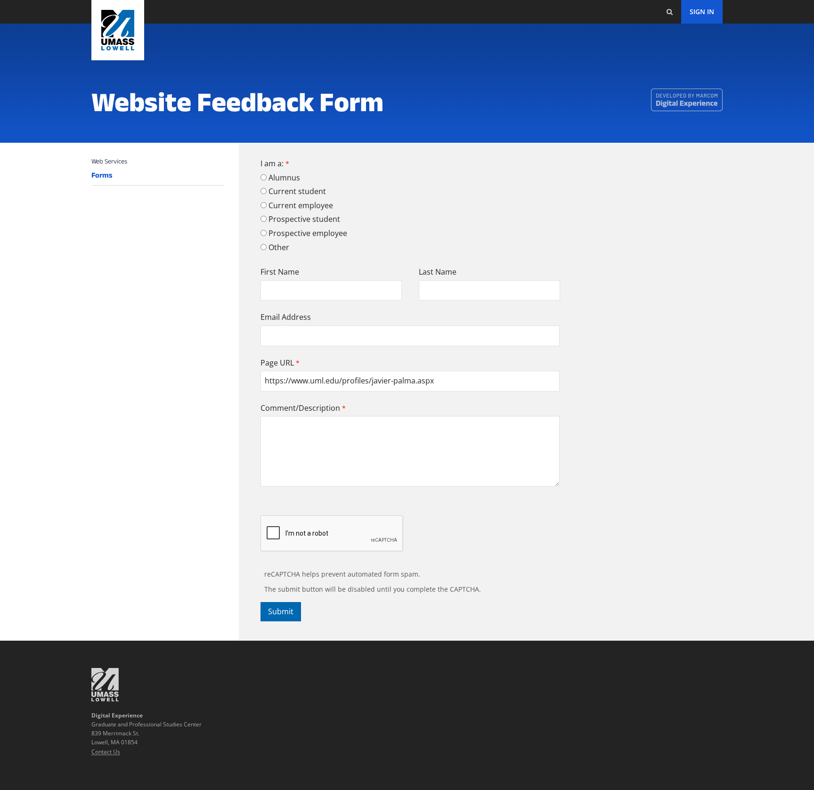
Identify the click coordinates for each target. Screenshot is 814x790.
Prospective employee (308, 233)
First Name (279, 272)
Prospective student (304, 219)
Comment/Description (300, 408)
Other (279, 247)
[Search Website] (669, 12)
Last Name (437, 272)
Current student (297, 191)
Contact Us (105, 752)
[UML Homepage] (105, 698)
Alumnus (284, 177)
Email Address (285, 317)
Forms (101, 175)
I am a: (272, 163)
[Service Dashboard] (117, 30)
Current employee (301, 205)
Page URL (277, 363)
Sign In (702, 11)
